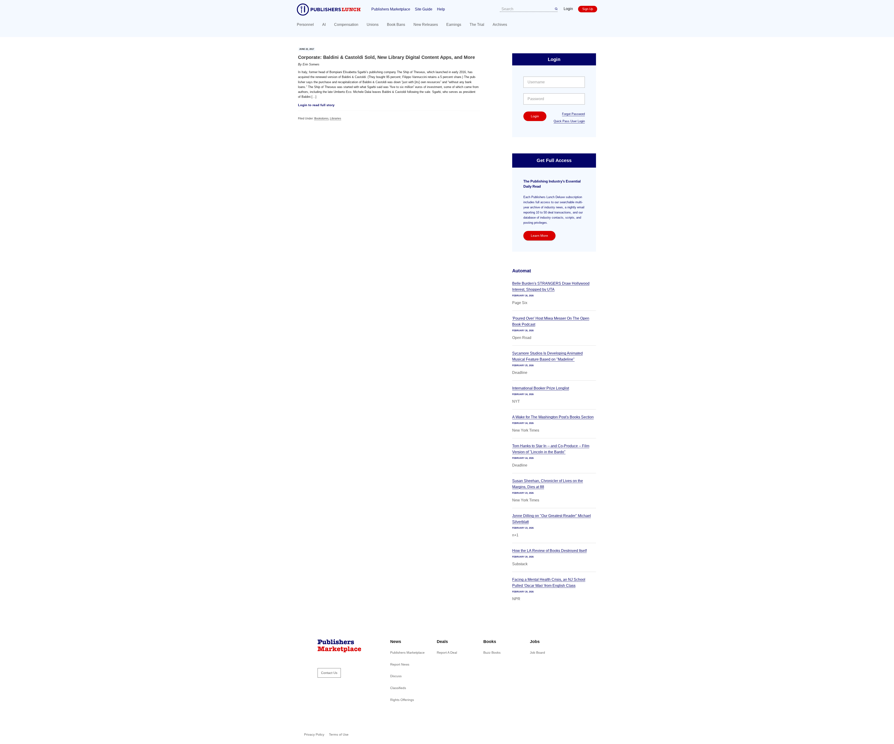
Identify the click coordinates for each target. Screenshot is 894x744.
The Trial (477, 25)
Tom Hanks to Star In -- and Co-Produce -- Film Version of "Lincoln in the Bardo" (550, 449)
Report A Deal (447, 652)
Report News (399, 664)
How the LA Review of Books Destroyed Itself (549, 551)
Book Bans (396, 25)
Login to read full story (316, 105)
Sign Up (587, 9)
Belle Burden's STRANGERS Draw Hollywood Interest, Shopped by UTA (550, 286)
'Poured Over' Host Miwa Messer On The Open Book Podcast (550, 321)
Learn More (539, 235)
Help (441, 9)
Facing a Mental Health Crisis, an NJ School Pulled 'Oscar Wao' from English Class (548, 583)
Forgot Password (573, 114)
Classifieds (398, 688)
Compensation (346, 25)
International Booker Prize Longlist (540, 388)
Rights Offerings (402, 700)
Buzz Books (492, 652)
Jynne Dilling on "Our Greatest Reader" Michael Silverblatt (551, 519)
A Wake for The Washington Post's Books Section (553, 417)
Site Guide (423, 9)
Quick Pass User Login (569, 121)
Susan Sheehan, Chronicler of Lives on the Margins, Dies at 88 (547, 484)
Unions (373, 25)
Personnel (305, 25)
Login (568, 9)
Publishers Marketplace (390, 9)
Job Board (537, 652)
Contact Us (329, 673)
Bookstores (321, 118)
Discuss (396, 676)
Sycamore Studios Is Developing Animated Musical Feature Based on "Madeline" (547, 356)
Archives (500, 25)
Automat (521, 270)
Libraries (335, 118)
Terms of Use (339, 734)
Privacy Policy (314, 734)
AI (324, 25)
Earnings (453, 25)
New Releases (425, 25)
